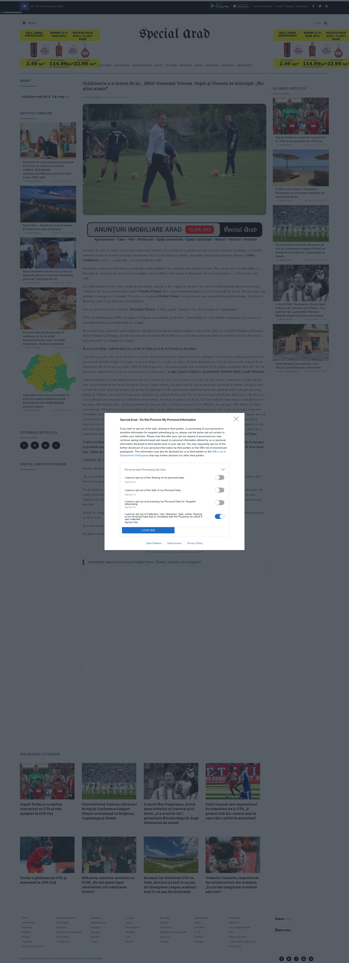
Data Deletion (154, 543)
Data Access (174, 543)
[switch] (219, 477)
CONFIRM (148, 530)
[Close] (237, 420)
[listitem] (174, 469)
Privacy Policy (195, 543)
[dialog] (174, 481)
